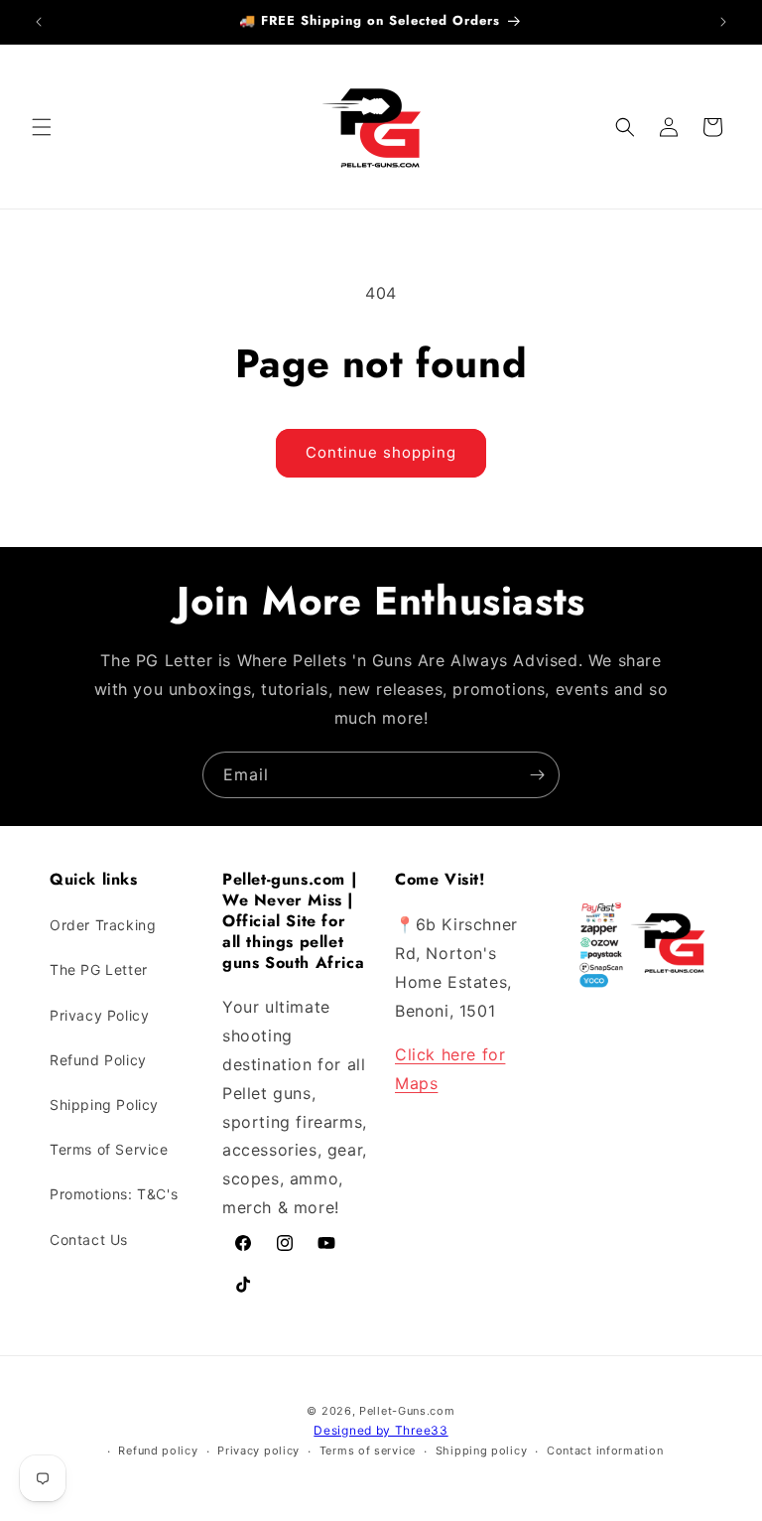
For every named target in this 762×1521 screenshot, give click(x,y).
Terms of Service (109, 1149)
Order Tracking (103, 924)
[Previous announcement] (39, 22)
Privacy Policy (99, 1015)
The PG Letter (99, 969)
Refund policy (157, 1450)
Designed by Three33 (380, 1430)
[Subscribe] (537, 775)
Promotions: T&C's (114, 1193)
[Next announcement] (723, 22)
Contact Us (89, 1239)
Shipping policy (482, 1450)
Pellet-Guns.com (407, 1411)
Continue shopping (381, 452)
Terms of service (367, 1450)
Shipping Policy (104, 1104)
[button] (42, 127)
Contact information (605, 1450)
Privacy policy (258, 1450)
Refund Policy (98, 1059)
